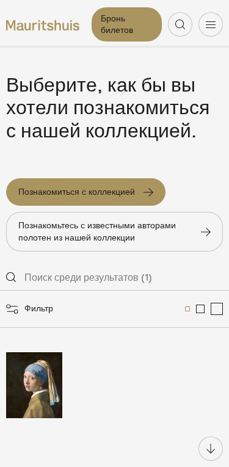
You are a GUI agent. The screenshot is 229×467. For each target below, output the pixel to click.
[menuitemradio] (187, 308)
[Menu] (210, 24)
